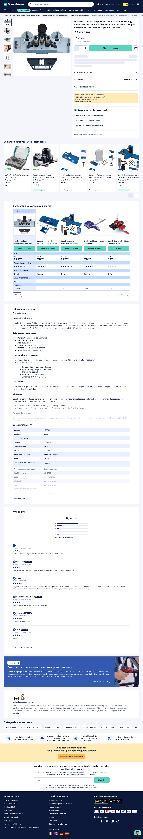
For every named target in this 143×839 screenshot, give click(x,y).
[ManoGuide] (137, 833)
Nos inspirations (55, 817)
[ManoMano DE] (61, 833)
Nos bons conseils (56, 800)
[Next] (127, 295)
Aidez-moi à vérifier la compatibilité (90, 115)
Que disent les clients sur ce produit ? (90, 120)
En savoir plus (93, 788)
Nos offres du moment (57, 814)
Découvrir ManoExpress (58, 824)
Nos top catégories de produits (60, 803)
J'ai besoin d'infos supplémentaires (89, 126)
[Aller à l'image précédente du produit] (18, 47)
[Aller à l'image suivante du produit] (66, 47)
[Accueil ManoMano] (14, 4)
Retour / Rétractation (11, 803)
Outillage (12, 15)
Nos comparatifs (55, 807)
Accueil (6, 15)
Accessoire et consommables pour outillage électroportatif (36, 15)
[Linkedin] (96, 821)
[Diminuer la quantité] (76, 48)
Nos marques (54, 810)
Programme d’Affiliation (12, 824)
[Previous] (121, 295)
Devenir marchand (11, 817)
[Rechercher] (30, 4)
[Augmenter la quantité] (85, 48)
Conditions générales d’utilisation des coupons (21, 827)
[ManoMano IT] (50, 833)
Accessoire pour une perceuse (79, 15)
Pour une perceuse (62, 15)
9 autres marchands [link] (96, 135)
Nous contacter (9, 810)
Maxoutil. (84, 135)
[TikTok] (117, 821)
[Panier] (137, 4)
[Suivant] (136, 195)
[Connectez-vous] (132, 4)
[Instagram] (112, 821)
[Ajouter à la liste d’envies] (135, 48)
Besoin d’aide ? (9, 807)
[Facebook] (101, 821)
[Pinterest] (107, 821)
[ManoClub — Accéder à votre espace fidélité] (125, 4)
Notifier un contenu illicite (13, 814)
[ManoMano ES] (67, 833)
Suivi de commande (11, 800)
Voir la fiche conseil (100, 682)
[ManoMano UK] (56, 833)
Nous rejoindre (9, 820)
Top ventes (53, 820)
